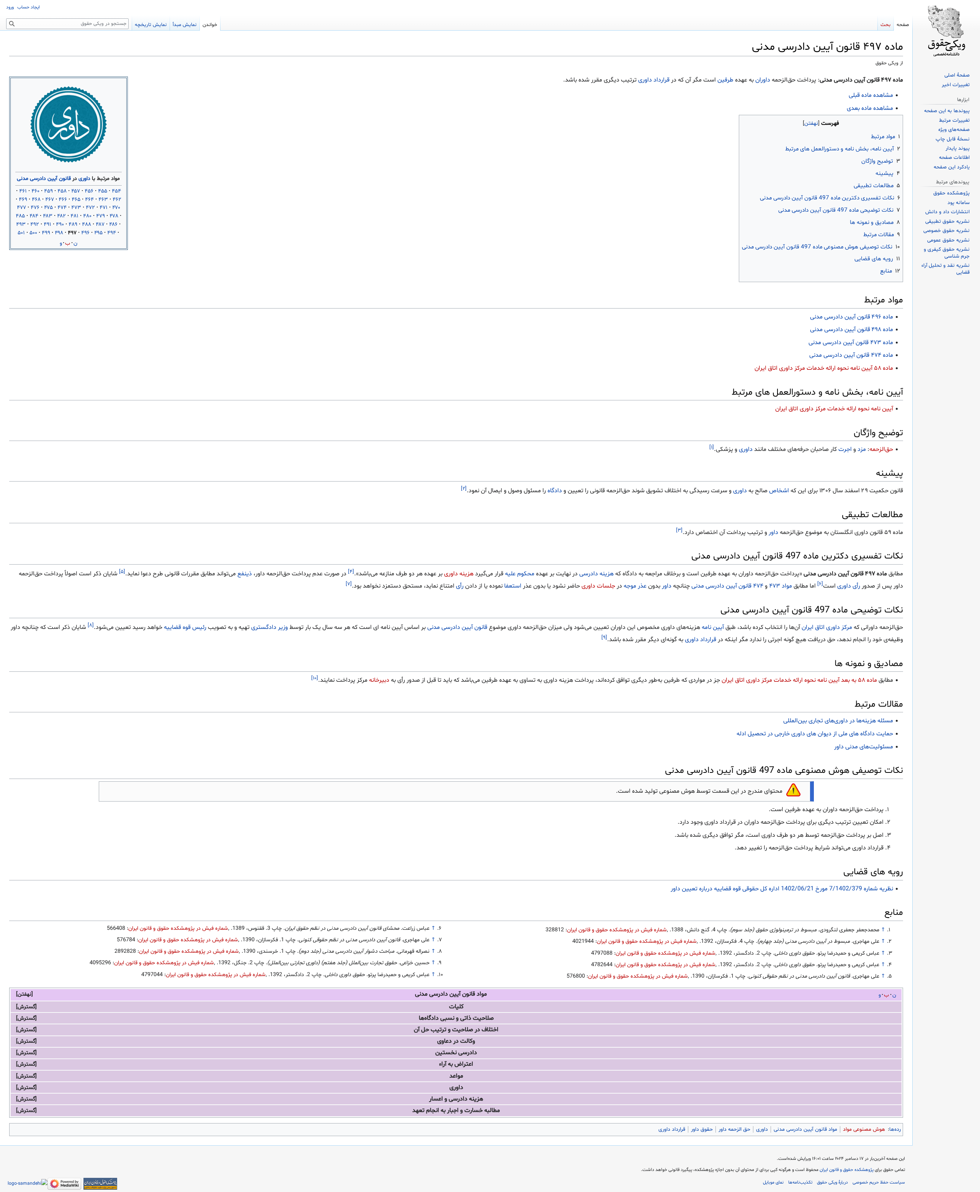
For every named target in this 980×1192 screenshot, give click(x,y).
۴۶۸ (36, 199)
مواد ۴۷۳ (780, 586)
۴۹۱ (47, 224)
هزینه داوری (459, 574)
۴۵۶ (89, 191)
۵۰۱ (21, 233)
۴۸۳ (47, 216)
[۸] (91, 625)
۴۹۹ (46, 233)
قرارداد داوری (654, 80)
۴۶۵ (76, 199)
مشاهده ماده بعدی (870, 108)
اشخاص (779, 491)
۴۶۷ (49, 199)
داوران (762, 80)
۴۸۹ (73, 224)
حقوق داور (702, 1013)
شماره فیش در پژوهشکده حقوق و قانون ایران (617, 930)
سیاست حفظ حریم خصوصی (879, 1067)
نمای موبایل (773, 1067)
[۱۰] (314, 678)
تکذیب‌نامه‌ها (800, 1067)
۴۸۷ (100, 224)
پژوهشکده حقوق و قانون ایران (847, 1054)
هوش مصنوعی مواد (864, 1013)
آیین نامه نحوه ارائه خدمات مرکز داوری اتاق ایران (834, 409)
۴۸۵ (20, 216)
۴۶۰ (35, 191)
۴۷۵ (48, 207)
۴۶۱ (23, 191)
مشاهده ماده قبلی (871, 95)
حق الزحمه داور (734, 1013)
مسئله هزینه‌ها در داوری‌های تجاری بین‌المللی (838, 721)
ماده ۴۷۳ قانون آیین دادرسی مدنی (850, 342)
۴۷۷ (21, 207)
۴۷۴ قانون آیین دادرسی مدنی (727, 586)
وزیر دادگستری (269, 627)
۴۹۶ (85, 233)
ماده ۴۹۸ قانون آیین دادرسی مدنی (851, 329)
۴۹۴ (111, 233)
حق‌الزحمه (881, 449)
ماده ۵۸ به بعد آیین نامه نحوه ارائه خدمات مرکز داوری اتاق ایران (799, 680)
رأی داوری (848, 586)
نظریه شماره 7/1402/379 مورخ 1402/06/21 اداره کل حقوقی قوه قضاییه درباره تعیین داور (782, 889)
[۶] (820, 584)
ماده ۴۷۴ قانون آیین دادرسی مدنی (851, 355)
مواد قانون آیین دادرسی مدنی (805, 1013)
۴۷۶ (35, 207)
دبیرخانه (379, 680)
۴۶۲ (117, 199)
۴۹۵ (98, 233)
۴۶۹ (23, 199)
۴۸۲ (61, 216)
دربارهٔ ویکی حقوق (832, 1067)
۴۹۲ (34, 224)
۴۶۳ (103, 199)
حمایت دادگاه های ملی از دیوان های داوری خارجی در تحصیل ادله (815, 734)
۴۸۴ (33, 216)
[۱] (711, 447)
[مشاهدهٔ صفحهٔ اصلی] (946, 30)
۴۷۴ (62, 207)
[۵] (122, 571)
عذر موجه (635, 586)
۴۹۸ (59, 233)
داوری (84, 178)
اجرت (845, 449)
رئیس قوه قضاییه (185, 627)
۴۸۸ (86, 224)
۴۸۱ (74, 216)
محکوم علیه (519, 574)
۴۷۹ (100, 216)
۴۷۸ (113, 216)
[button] (27, 994)
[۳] (679, 530)
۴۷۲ (90, 207)
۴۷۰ (116, 207)
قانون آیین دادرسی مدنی (44, 178)
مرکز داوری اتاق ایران (827, 627)
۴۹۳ (21, 224)
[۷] (349, 584)
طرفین (725, 80)
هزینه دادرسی (596, 574)
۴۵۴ (116, 191)
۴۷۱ (104, 207)
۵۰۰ (33, 233)
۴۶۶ (63, 199)
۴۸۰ (87, 216)
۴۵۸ (62, 191)
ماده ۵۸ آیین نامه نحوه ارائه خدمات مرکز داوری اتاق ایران (824, 368)
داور (773, 532)
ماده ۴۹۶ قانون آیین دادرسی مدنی (851, 317)
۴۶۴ (89, 199)
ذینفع (244, 574)
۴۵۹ (48, 191)
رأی (460, 586)
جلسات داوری (598, 586)
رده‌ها (895, 1013)
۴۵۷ (75, 191)
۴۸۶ (113, 224)
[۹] (604, 637)
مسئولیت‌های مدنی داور (863, 747)
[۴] (351, 571)
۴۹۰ (60, 224)
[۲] (464, 488)
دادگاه (554, 491)
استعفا (512, 586)
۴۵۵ (102, 191)
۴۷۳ (76, 207)
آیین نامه (713, 627)
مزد (862, 449)
